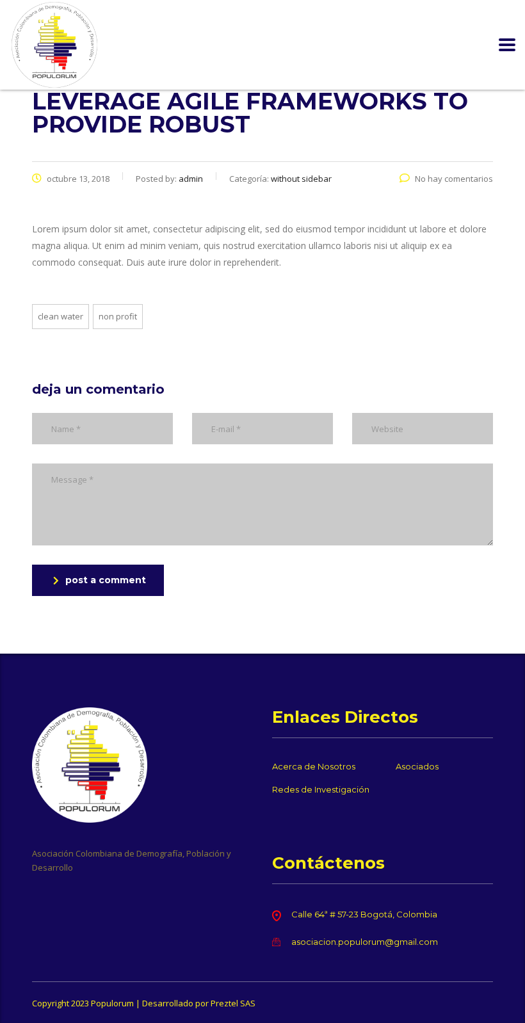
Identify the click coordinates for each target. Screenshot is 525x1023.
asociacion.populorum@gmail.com (364, 942)
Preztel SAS (233, 1003)
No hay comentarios (454, 178)
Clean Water (60, 316)
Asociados (417, 766)
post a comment (105, 580)
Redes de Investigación (320, 789)
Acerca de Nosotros (313, 766)
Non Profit (118, 316)
